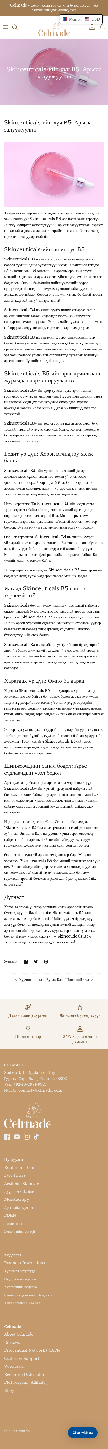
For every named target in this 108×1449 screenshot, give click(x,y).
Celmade (22, 1431)
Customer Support (21, 1358)
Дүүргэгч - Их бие (19, 1191)
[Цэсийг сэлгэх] (6, 27)
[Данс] (90, 27)
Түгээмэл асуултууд (19, 1271)
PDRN (10, 1215)
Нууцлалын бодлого (20, 1279)
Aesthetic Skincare (21, 1183)
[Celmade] (54, 27)
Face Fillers (14, 1175)
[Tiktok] (36, 1137)
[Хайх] (17, 27)
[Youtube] (17, 1137)
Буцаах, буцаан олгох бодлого (28, 1295)
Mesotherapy (16, 1199)
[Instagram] (27, 1137)
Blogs (9, 1390)
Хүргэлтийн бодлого (20, 1287)
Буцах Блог (55, 979)
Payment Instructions (24, 1263)
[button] (81, 19)
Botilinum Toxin (20, 1167)
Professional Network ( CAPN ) (33, 1350)
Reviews (12, 1342)
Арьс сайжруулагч (18, 1207)
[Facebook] (7, 1137)
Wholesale (14, 1366)
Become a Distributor (24, 1374)
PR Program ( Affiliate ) (26, 1382)
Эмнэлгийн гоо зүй (19, 1231)
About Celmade (18, 1334)
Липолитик (13, 1223)
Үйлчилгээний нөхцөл (22, 1303)
